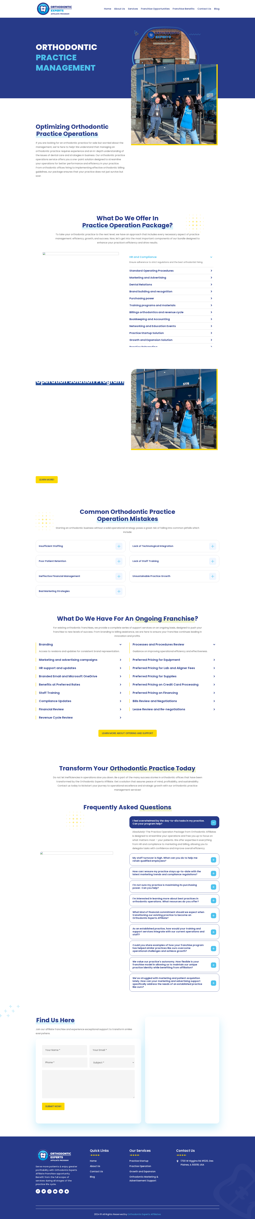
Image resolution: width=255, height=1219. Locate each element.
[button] (47, 479)
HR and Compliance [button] (143, 257)
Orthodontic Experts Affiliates (144, 1214)
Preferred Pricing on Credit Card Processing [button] (165, 684)
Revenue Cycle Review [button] (56, 717)
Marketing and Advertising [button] (147, 277)
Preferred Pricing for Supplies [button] (154, 676)
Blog (92, 1176)
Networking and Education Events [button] (152, 326)
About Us (95, 1166)
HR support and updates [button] (57, 668)
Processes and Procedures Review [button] (158, 644)
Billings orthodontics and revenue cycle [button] (156, 312)
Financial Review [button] (51, 709)
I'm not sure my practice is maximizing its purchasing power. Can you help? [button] (165, 886)
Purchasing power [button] (141, 298)
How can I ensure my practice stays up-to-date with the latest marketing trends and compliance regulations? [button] (167, 873)
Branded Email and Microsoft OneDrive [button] (68, 676)
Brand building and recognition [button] (150, 291)
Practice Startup (138, 1160)
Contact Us (96, 1171)
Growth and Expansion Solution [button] (151, 340)
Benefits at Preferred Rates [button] (59, 684)
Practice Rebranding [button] (143, 347)
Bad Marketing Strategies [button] (54, 591)
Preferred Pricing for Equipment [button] (156, 660)
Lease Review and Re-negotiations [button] (159, 709)
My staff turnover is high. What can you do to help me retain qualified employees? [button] (165, 859)
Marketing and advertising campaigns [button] (68, 660)
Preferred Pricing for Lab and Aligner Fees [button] (164, 668)
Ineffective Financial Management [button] (59, 576)
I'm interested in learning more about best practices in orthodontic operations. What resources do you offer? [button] (166, 900)
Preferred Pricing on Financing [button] (155, 693)
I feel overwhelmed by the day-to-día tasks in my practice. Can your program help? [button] (168, 822)
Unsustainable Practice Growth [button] (151, 576)
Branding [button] (46, 644)
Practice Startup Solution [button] (146, 333)
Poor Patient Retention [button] (52, 561)
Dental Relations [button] (140, 284)
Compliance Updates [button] (55, 701)
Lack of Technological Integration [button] (153, 546)
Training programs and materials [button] (152, 305)
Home (93, 1160)
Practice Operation (140, 1166)
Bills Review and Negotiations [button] (155, 701)
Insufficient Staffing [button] (51, 546)
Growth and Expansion (142, 1171)
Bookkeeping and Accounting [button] (149, 319)
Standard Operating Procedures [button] (151, 270)
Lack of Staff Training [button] (146, 561)
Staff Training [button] (49, 693)
